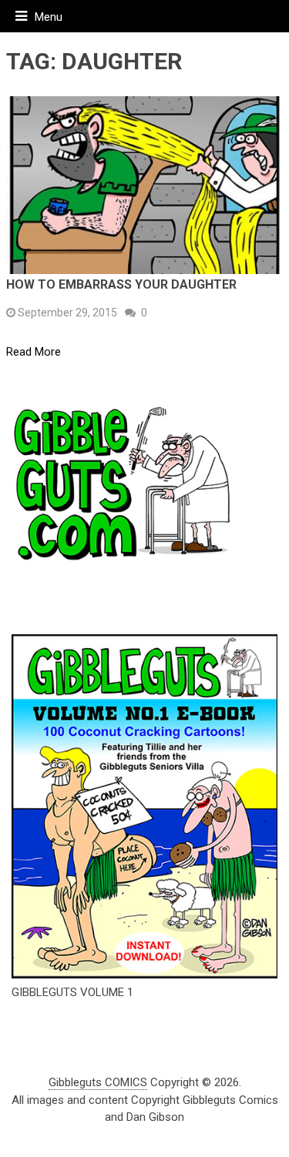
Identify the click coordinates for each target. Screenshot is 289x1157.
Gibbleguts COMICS (98, 1082)
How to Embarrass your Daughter (121, 284)
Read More (33, 352)
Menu (48, 17)
